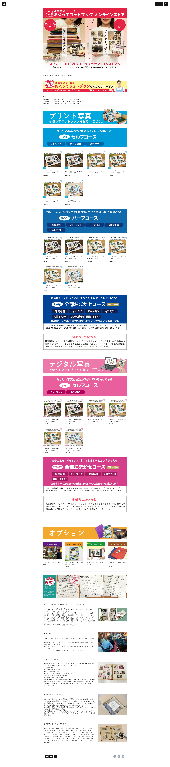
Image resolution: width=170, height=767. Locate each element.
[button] (159, 4)
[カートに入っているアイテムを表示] (166, 4)
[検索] (4, 4)
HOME (45, 76)
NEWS (70, 76)
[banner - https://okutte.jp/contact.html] (85, 312)
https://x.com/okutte (114, 756)
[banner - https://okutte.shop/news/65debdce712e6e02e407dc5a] (85, 85)
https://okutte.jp (123, 756)
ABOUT (63, 76)
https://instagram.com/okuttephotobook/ (119, 756)
